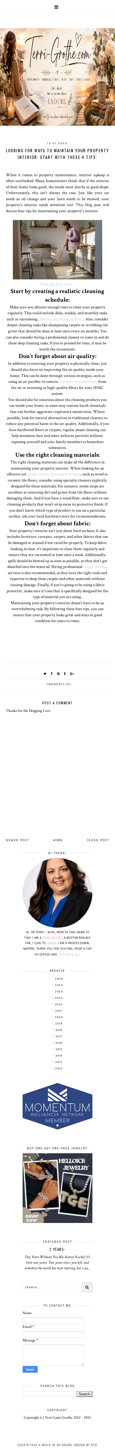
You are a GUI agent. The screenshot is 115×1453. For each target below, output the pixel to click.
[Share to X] (45, 674)
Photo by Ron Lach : (57, 284)
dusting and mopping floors (61, 319)
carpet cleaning (95, 566)
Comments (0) (59, 684)
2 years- (57, 1249)
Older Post (98, 840)
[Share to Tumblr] (65, 674)
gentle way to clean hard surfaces (53, 474)
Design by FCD (85, 1445)
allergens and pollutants (78, 381)
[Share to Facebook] (52, 674)
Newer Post (17, 840)
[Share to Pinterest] (58, 674)
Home (58, 840)
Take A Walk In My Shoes (51, 1445)
